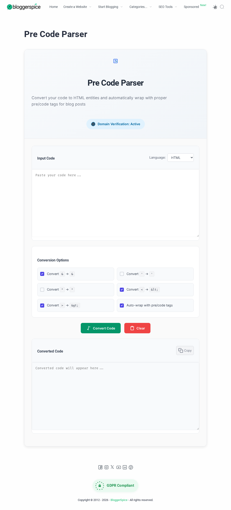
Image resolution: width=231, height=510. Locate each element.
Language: (157, 157)
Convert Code (104, 328)
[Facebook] (100, 467)
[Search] (222, 7)
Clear (140, 328)
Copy (188, 350)
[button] (215, 7)
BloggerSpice (119, 500)
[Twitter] (112, 467)
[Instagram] (106, 467)
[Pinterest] (130, 467)
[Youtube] (118, 467)
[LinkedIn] (124, 467)
